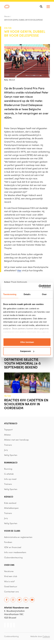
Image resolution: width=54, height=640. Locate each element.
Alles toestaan (27, 342)
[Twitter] (19, 599)
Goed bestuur (10, 586)
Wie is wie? (9, 581)
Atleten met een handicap (16, 439)
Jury (6, 449)
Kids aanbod (10, 503)
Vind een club (10, 576)
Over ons (9, 564)
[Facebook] (6, 599)
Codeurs (46, 636)
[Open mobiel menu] (48, 6)
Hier (19, 270)
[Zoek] (41, 6)
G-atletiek (9, 473)
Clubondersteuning (13, 557)
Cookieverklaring (11, 636)
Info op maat (10, 479)
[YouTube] (32, 599)
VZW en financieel (12, 547)
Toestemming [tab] (9, 294)
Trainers (8, 444)
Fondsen (8, 542)
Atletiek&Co (10, 423)
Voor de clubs (12, 530)
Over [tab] (44, 294)
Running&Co (10, 462)
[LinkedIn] (25, 599)
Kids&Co (8, 496)
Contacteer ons (11, 591)
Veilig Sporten (10, 455)
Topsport (8, 429)
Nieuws (7, 16)
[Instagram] (13, 599)
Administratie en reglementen (18, 537)
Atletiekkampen (11, 508)
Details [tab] (27, 294)
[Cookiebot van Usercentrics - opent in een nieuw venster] (39, 286)
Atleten (7, 434)
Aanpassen (25, 351)
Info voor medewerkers (15, 552)
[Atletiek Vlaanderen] (7, 6)
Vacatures (9, 571)
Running (8, 468)
